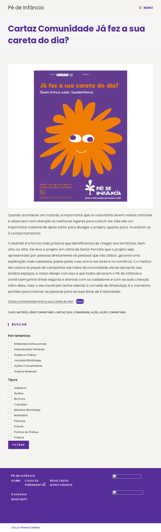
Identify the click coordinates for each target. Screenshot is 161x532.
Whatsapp (19, 499)
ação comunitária (113, 312)
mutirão (22, 312)
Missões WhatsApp (26, 410)
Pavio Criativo (30, 527)
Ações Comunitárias (27, 366)
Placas (18, 426)
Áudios (18, 393)
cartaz (60, 312)
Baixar (80, 301)
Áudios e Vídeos (24, 355)
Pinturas (19, 421)
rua (69, 312)
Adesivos (19, 388)
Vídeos (18, 437)
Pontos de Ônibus (25, 432)
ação (95, 312)
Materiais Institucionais (29, 344)
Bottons (19, 399)
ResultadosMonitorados (61, 483)
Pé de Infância (26, 7)
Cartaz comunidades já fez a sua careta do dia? (41, 301)
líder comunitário (41, 312)
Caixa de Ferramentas (35, 483)
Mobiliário (20, 415)
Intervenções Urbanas (28, 349)
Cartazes (20, 404)
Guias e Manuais (25, 371)
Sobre (16, 481)
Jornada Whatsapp (27, 360)
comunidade (81, 312)
